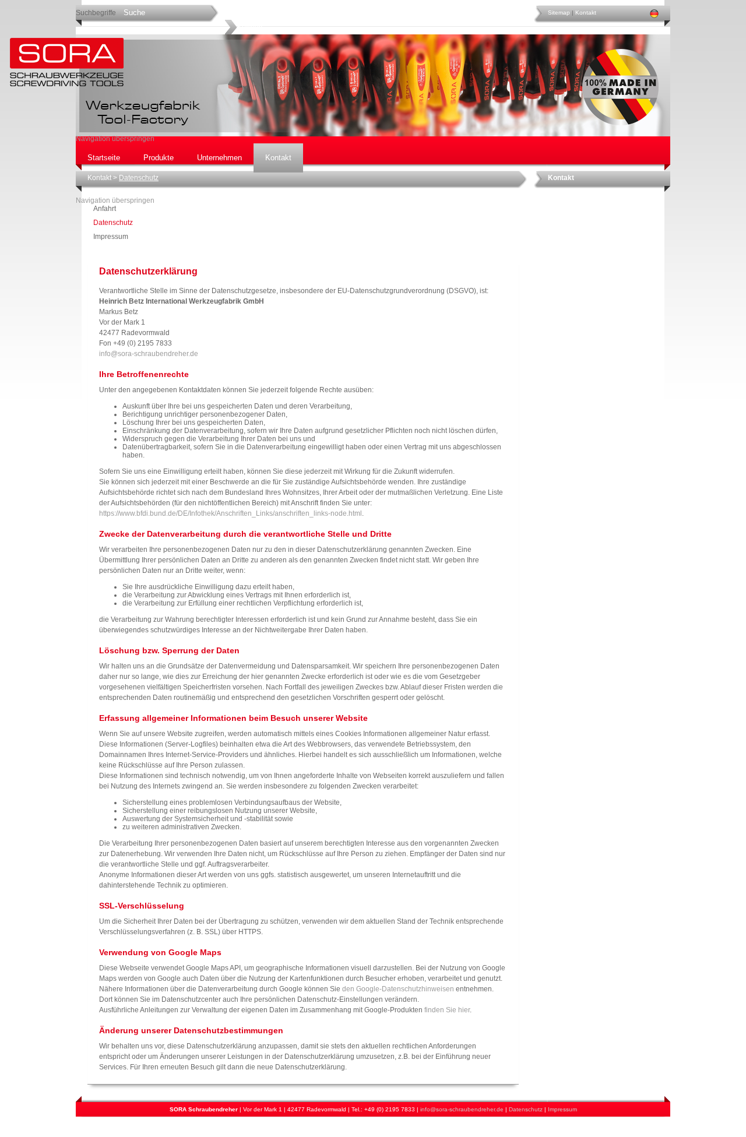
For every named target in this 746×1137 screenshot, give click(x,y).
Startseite (103, 157)
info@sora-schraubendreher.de (148, 354)
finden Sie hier (446, 1010)
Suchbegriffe (96, 13)
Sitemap (559, 12)
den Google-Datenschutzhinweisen (398, 989)
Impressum (110, 237)
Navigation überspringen (115, 139)
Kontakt (585, 12)
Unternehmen (219, 157)
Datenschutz (526, 1109)
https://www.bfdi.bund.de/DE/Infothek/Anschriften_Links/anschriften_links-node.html (230, 513)
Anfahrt (104, 209)
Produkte (158, 157)
